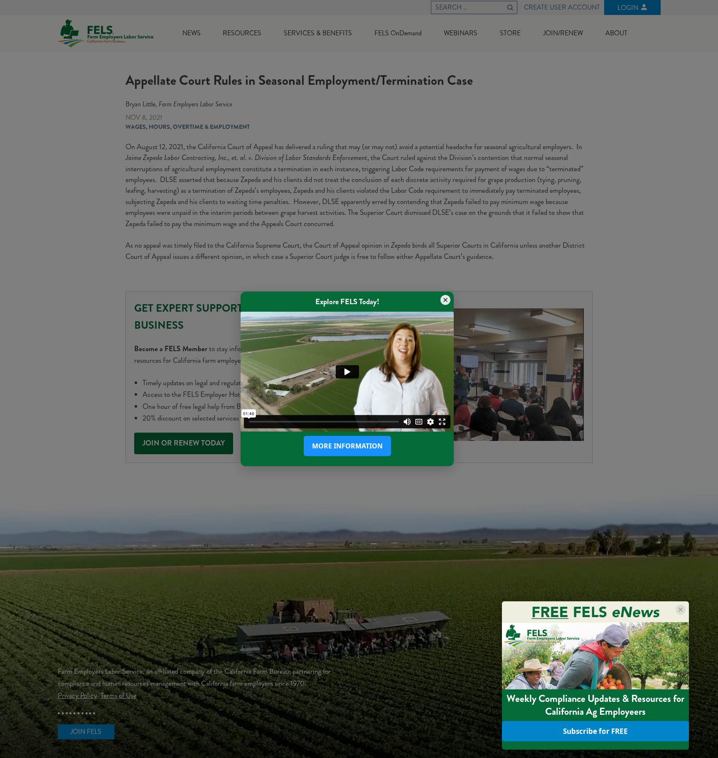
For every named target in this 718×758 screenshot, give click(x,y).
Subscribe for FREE (595, 731)
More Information (347, 445)
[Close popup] (445, 300)
